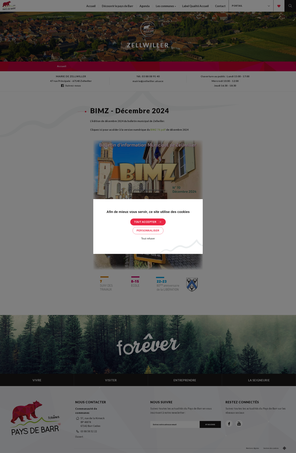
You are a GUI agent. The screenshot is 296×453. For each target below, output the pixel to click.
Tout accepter (145, 222)
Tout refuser (148, 238)
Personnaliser (148, 230)
